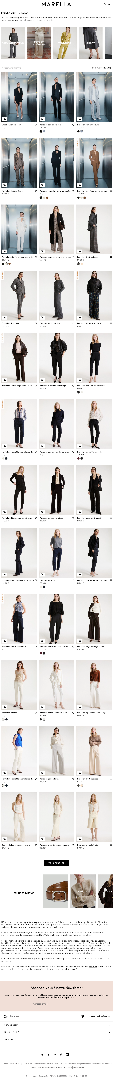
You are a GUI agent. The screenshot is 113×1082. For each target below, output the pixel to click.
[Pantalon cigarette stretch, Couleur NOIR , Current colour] (81, 458)
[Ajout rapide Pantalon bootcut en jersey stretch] (4, 574)
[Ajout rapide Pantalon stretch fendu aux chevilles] (79, 574)
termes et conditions (11, 1064)
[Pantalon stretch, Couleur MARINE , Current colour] (44, 587)
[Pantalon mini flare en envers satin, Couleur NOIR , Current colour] (41, 198)
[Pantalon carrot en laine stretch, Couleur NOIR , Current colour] (44, 653)
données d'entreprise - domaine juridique (47, 1067)
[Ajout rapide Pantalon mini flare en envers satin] (42, 185)
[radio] (13, 43)
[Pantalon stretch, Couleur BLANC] (41, 587)
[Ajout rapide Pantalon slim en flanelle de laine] (42, 446)
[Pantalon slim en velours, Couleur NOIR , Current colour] (41, 131)
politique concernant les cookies (61, 1064)
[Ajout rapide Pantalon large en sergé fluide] (79, 641)
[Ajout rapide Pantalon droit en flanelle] (4, 185)
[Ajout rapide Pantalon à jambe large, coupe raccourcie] (42, 839)
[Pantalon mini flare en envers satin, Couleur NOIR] (78, 198)
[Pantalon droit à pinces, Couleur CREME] (82, 264)
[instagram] (42, 1054)
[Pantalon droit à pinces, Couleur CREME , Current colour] (81, 785)
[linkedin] (67, 1054)
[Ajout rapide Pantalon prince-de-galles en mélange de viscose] (42, 251)
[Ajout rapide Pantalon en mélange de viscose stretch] (4, 380)
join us (69, 1067)
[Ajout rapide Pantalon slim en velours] (42, 119)
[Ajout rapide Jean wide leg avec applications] (4, 839)
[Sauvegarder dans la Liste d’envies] (36, 126)
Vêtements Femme (12, 68)
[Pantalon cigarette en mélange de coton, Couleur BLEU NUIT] (6, 785)
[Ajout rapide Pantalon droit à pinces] (79, 251)
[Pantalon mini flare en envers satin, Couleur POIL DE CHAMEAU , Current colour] (85, 198)
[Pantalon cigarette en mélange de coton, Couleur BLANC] (3, 458)
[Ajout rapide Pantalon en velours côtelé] (42, 512)
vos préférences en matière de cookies (94, 1064)
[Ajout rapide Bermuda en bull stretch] (79, 839)
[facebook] (48, 1054)
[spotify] (54, 1054)
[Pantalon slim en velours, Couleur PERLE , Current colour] (81, 131)
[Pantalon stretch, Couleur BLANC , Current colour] (3, 719)
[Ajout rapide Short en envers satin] (4, 119)
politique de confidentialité (33, 1064)
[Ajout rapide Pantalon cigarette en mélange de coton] (4, 446)
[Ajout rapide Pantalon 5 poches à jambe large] (79, 707)
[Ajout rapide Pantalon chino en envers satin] (79, 380)
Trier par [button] (96, 68)
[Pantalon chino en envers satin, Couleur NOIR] (41, 719)
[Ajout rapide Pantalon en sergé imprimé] (79, 318)
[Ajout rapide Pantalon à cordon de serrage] (42, 380)
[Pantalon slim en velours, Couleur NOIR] (78, 131)
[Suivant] (105, 889)
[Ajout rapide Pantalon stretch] (42, 574)
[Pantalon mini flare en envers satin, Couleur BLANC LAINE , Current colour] (6, 264)
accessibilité (78, 1067)
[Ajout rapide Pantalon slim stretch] (4, 318)
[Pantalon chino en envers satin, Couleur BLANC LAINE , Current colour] (44, 719)
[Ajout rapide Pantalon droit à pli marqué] (4, 641)
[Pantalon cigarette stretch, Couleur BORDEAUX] (78, 458)
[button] (107, 68)
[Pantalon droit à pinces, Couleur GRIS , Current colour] (78, 264)
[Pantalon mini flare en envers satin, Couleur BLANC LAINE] (44, 198)
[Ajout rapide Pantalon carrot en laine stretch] (42, 641)
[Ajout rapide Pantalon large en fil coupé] (79, 512)
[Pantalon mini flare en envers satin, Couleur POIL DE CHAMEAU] (47, 198)
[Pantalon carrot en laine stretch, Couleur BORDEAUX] (41, 653)
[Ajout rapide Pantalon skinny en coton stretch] (4, 512)
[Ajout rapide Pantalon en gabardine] (42, 318)
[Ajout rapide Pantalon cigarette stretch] (79, 446)
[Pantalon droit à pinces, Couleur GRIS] (78, 785)
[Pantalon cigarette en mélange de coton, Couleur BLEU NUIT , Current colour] (6, 458)
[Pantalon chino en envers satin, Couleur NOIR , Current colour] (78, 392)
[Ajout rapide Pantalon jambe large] (42, 773)
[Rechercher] (104, 4)
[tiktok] (61, 1054)
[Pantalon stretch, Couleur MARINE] (6, 719)
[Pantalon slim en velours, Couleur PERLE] (44, 131)
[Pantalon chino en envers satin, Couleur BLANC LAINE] (82, 392)
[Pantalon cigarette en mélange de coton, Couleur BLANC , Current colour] (3, 785)
